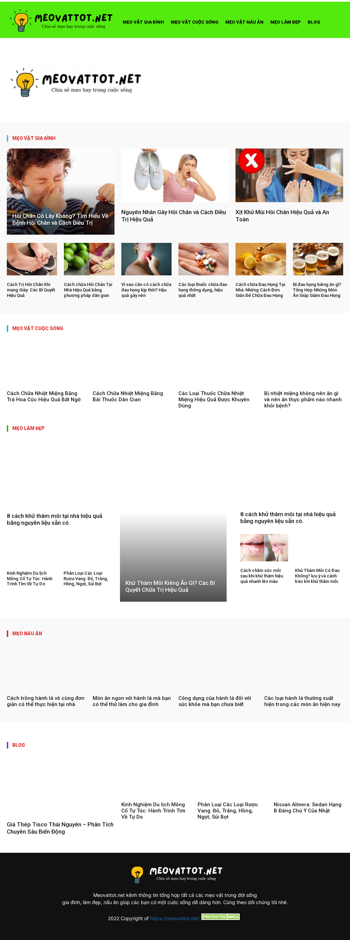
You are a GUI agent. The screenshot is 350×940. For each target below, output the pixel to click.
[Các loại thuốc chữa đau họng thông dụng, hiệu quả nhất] (203, 259)
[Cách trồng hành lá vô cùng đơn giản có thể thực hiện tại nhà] (46, 666)
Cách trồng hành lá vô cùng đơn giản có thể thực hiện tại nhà (45, 701)
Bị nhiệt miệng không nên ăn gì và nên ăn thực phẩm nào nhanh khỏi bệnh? (303, 399)
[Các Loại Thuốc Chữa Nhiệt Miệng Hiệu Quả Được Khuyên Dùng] (217, 361)
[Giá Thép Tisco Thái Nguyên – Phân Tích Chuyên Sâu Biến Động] (61, 784)
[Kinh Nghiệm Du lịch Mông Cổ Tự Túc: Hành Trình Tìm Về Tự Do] (32, 550)
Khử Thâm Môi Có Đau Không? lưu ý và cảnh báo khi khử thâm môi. (317, 576)
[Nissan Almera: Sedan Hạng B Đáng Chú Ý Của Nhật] (308, 775)
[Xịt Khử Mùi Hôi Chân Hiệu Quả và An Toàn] (289, 175)
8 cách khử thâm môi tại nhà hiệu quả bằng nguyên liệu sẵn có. (54, 519)
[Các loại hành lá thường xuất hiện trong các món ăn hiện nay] (303, 666)
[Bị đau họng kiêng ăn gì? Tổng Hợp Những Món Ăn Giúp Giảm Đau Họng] (318, 259)
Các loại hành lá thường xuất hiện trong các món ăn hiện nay (302, 701)
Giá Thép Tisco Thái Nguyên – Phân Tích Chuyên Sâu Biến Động (60, 828)
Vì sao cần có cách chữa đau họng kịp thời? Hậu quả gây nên (146, 290)
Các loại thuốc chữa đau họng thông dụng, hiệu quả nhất (202, 290)
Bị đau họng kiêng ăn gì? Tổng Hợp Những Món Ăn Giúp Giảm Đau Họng (317, 290)
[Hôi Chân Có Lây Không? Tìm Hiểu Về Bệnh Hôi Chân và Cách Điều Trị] (61, 191)
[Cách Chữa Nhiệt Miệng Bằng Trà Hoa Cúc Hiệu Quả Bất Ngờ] (46, 361)
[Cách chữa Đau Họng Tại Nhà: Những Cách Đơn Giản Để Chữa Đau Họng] (260, 259)
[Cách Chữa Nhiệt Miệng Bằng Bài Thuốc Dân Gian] (132, 361)
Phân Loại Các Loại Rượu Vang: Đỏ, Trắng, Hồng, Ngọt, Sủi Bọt (86, 578)
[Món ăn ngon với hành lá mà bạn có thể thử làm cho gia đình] (132, 666)
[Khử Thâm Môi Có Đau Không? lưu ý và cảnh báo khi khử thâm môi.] (319, 547)
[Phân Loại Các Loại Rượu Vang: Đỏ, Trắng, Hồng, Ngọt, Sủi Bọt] (88, 550)
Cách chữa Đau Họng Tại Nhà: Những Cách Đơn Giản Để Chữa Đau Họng (260, 290)
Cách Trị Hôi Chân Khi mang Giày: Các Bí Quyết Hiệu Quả (31, 290)
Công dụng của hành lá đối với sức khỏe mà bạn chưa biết (214, 701)
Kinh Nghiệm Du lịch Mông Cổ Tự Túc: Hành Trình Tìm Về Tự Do (29, 578)
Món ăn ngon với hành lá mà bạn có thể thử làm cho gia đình (132, 701)
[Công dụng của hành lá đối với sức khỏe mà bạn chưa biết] (217, 666)
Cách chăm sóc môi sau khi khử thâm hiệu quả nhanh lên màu (261, 576)
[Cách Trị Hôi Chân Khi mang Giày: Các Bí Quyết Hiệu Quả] (32, 259)
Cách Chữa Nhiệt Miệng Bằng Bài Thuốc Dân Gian (128, 396)
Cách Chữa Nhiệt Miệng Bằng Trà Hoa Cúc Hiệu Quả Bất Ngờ (44, 396)
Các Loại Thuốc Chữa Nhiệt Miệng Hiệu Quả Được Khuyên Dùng (214, 399)
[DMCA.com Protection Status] (221, 918)
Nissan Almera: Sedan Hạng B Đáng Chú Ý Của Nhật (307, 807)
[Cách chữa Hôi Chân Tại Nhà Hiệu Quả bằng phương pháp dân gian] (89, 259)
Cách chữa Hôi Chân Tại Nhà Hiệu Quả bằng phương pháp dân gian (88, 290)
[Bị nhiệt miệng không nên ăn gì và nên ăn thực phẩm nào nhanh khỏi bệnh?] (303, 361)
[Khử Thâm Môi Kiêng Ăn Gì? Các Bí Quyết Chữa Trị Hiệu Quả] (173, 527)
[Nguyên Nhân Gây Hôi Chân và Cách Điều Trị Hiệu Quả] (175, 175)
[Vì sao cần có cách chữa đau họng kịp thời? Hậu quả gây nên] (146, 259)
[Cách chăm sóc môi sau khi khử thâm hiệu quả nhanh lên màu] (264, 547)
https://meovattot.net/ (175, 918)
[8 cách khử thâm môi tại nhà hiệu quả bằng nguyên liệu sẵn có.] (60, 479)
